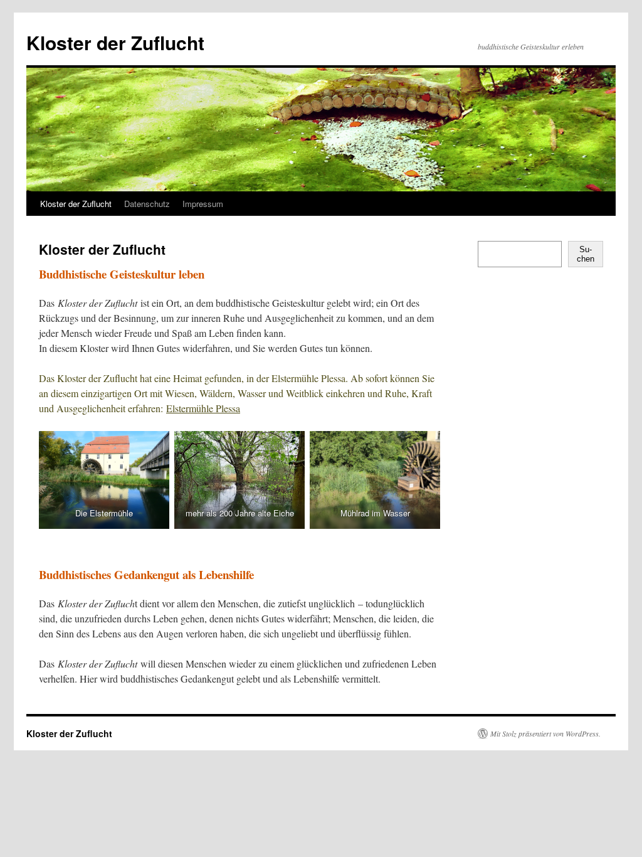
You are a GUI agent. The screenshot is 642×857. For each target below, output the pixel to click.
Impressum (202, 204)
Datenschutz (147, 204)
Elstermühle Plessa (203, 408)
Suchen (585, 254)
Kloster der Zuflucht (115, 42)
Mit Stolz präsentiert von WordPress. (545, 733)
